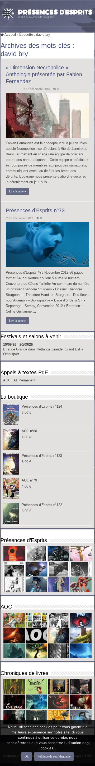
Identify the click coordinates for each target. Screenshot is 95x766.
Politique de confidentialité (53, 756)
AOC (7, 380)
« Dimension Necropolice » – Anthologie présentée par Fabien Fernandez (44, 74)
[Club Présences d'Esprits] (47, 12)
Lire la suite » (17, 191)
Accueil (10, 35)
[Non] (88, 743)
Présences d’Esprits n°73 (35, 210)
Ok (26, 756)
